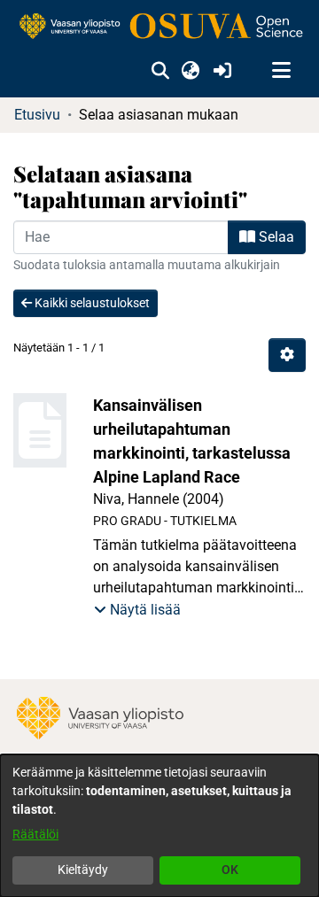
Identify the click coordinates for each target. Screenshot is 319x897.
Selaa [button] (274, 236)
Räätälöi (35, 834)
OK (230, 869)
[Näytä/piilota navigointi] (281, 71)
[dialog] (159, 825)
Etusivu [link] (37, 114)
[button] (160, 70)
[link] (159, 27)
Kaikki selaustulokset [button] (91, 303)
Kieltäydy (83, 869)
